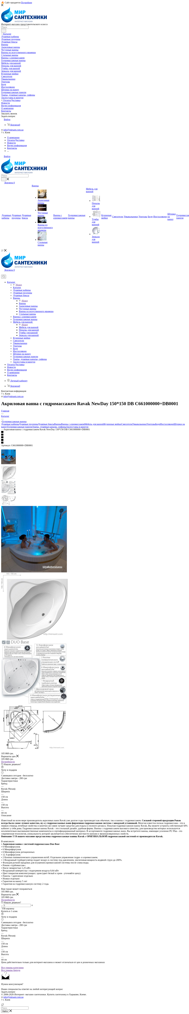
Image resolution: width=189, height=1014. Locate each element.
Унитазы (150, 424)
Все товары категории (12, 967)
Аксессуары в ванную (77, 427)
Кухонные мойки (112, 424)
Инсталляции (167, 424)
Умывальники (139, 424)
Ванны (22, 303)
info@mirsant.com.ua (13, 130)
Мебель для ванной (28, 327)
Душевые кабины (10, 424)
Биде (157, 424)
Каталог (17, 287)
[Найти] (3, 31)
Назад (19, 285)
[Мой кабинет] (2, 273)
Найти (5, 1011)
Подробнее (26, 2)
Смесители (126, 424)
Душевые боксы (46, 424)
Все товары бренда (10, 970)
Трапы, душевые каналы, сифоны (49, 427)
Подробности (8, 761)
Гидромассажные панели (19, 427)
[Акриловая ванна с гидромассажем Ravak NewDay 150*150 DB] (34, 571)
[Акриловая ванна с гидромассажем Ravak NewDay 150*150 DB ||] (34, 638)
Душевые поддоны (28, 424)
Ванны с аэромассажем (72, 424)
